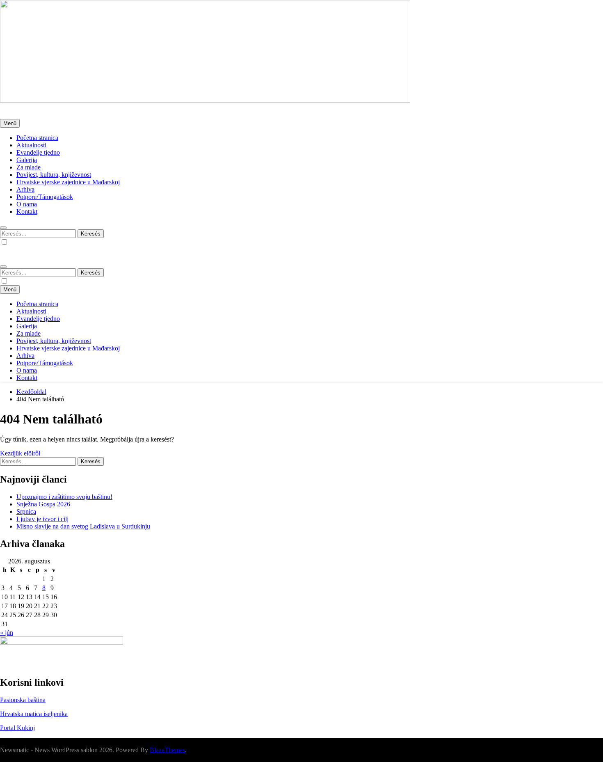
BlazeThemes (167, 749)
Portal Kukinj (17, 727)
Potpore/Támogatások (44, 196)
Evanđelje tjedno (38, 152)
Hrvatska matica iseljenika (34, 713)
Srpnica (26, 511)
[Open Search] (3, 228)
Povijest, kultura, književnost (53, 174)
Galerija (26, 159)
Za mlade (28, 167)
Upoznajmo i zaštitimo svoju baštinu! (64, 496)
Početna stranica (37, 137)
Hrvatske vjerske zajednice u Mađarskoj (68, 181)
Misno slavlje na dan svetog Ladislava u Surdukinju (83, 526)
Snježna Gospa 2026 (43, 504)
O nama (26, 204)
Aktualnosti (31, 145)
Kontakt (26, 211)
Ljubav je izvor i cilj (42, 518)
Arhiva (25, 189)
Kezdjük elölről (20, 453)
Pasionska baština (23, 699)
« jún (6, 632)
